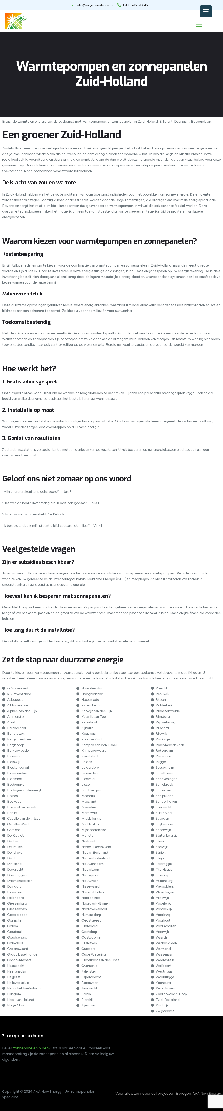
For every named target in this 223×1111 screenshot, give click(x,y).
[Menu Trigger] (206, 11)
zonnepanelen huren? (32, 1048)
